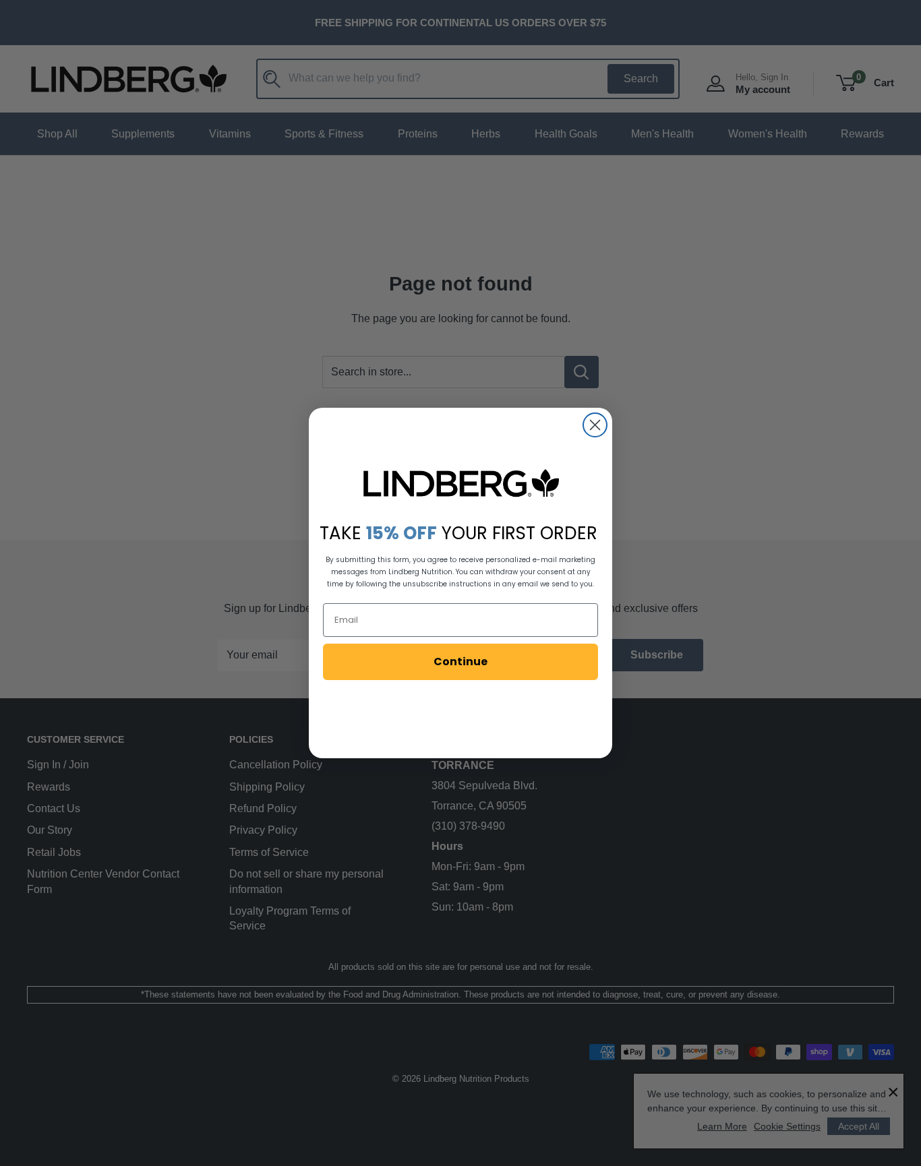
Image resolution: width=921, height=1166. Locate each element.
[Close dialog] (595, 425)
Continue (460, 661)
